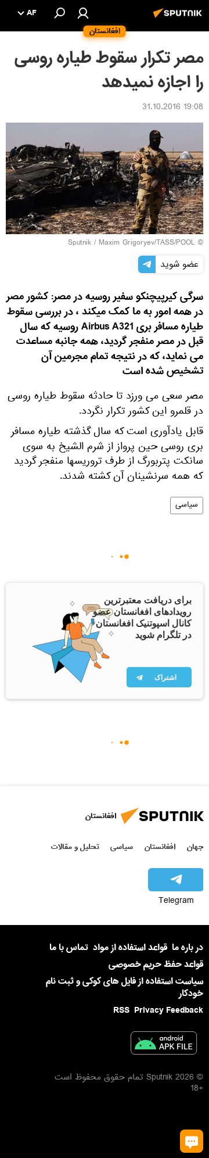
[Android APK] (163, 1045)
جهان (195, 847)
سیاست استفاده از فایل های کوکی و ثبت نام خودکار (124, 987)
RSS (121, 1010)
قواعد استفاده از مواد (130, 948)
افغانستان (160, 847)
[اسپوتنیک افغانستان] (179, 19)
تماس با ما (68, 947)
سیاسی (186, 505)
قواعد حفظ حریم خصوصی (156, 964)
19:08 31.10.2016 (172, 108)
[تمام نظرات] (191, 1141)
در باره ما (187, 948)
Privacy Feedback (168, 1010)
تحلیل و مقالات (75, 847)
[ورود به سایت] (83, 12)
